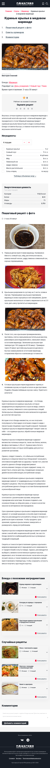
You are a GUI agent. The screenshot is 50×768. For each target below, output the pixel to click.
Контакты (18, 758)
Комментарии (12, 37)
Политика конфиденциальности (32, 758)
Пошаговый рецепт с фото (18, 27)
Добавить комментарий (15, 723)
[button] (25, 176)
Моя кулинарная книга (43, 3)
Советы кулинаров (15, 32)
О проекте (12, 758)
